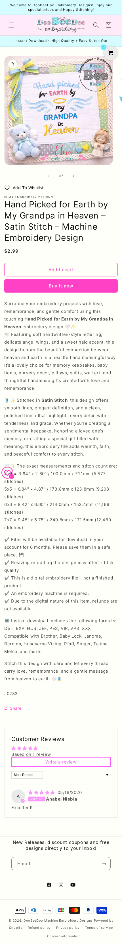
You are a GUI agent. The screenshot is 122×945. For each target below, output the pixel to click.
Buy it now (61, 286)
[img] (42, 792)
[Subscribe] (104, 863)
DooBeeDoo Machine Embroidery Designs (58, 920)
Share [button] (16, 708)
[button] (11, 25)
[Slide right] (73, 176)
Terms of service (99, 928)
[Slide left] (48, 176)
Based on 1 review (31, 754)
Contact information (63, 936)
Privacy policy (68, 928)
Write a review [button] (60, 762)
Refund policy (39, 928)
